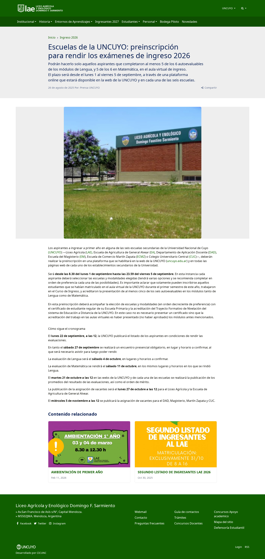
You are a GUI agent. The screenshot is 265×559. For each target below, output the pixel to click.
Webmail (141, 512)
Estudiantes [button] (130, 22)
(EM (82, 257)
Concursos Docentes (188, 523)
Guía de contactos (186, 512)
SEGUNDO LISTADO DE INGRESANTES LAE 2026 (174, 472)
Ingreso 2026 (69, 37)
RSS (247, 547)
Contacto (141, 518)
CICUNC (41, 552)
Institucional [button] (25, 22)
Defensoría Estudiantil (229, 528)
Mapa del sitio (223, 522)
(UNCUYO (54, 252)
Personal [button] (149, 22)
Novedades (189, 22)
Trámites (180, 518)
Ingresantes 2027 (107, 22)
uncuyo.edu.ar (177, 261)
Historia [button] (44, 22)
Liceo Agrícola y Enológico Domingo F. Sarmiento (65, 505)
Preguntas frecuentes (149, 523)
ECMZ (141, 257)
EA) (153, 252)
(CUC (192, 257)
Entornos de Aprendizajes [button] (72, 22)
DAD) (212, 252)
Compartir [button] (210, 87)
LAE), (89, 252)
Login (238, 547)
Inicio (52, 37)
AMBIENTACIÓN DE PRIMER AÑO (77, 472)
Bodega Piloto (169, 22)
